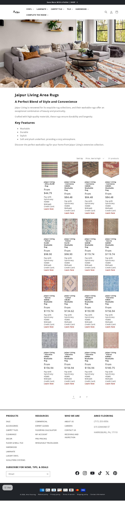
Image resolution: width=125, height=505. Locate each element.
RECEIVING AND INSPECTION (71, 436)
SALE (8, 421)
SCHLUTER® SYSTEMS (15, 460)
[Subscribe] (47, 474)
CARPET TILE (56, 9)
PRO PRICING (41, 438)
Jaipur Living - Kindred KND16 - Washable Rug (90, 300)
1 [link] (73, 396)
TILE (69, 9)
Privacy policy (55, 494)
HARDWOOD (81, 9)
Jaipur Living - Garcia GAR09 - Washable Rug (110, 243)
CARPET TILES (12, 430)
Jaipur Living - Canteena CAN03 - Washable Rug (90, 186)
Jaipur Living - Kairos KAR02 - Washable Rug (110, 356)
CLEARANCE (11, 434)
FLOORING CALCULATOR (46, 430)
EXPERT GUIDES (42, 426)
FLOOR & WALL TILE (14, 443)
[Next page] (86, 396)
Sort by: (80, 158)
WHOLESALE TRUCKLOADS (46, 443)
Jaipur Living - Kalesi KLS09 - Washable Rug (49, 243)
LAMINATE (41, 9)
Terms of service (69, 494)
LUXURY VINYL (12, 456)
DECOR (9, 438)
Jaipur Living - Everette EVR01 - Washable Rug (110, 300)
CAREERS (69, 426)
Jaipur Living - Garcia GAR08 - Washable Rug (90, 243)
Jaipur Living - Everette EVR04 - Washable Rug (90, 356)
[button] (106, 12)
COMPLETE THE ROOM (36, 15)
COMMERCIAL (41, 421)
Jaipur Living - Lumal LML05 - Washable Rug (69, 300)
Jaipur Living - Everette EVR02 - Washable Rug (49, 356)
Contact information (97, 494)
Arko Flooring (31, 494)
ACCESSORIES (12, 426)
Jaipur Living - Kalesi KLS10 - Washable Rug (69, 243)
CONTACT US (70, 430)
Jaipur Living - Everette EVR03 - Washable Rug (69, 356)
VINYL (29, 9)
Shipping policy (82, 494)
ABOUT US (69, 421)
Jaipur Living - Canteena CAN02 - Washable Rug (69, 186)
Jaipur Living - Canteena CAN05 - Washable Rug (110, 186)
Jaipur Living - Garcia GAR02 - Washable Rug (49, 300)
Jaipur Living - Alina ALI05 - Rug (49, 184)
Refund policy (43, 494)
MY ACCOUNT (41, 434)
